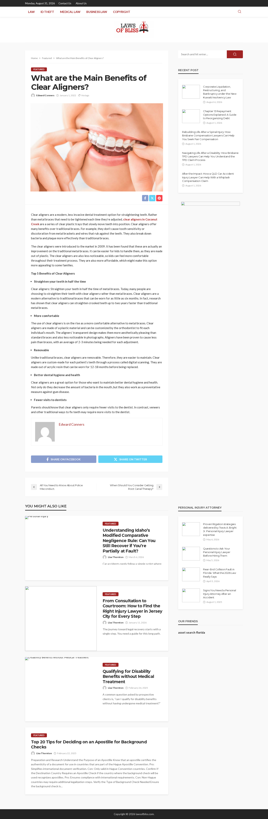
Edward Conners (45, 95)
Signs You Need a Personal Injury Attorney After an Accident (219, 594)
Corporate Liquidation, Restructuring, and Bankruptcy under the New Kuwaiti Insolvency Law (219, 92)
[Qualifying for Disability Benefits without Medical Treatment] (57, 658)
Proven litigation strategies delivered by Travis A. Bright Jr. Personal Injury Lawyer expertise (219, 529)
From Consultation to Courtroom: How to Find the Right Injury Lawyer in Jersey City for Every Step (132, 608)
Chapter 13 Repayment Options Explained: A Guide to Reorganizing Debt (219, 115)
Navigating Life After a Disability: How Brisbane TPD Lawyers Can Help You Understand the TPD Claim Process (210, 156)
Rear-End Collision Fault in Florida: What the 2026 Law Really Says (219, 573)
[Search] (239, 12)
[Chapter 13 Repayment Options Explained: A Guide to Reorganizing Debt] (191, 116)
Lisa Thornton (115, 557)
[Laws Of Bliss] (134, 29)
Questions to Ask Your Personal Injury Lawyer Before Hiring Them (216, 552)
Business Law (96, 12)
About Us (81, 3)
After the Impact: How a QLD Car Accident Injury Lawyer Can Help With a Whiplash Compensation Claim (208, 177)
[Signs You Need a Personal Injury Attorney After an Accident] (191, 595)
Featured (39, 69)
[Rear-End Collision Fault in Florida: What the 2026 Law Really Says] (191, 574)
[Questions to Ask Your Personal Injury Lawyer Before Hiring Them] (191, 554)
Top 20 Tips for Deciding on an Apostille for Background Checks (89, 744)
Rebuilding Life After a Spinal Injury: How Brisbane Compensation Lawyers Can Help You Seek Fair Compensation (208, 135)
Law (31, 12)
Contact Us (64, 3)
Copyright (121, 12)
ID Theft (47, 12)
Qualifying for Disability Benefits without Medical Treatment (128, 676)
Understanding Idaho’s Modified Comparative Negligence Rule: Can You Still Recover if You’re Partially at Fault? (129, 540)
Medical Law (70, 12)
